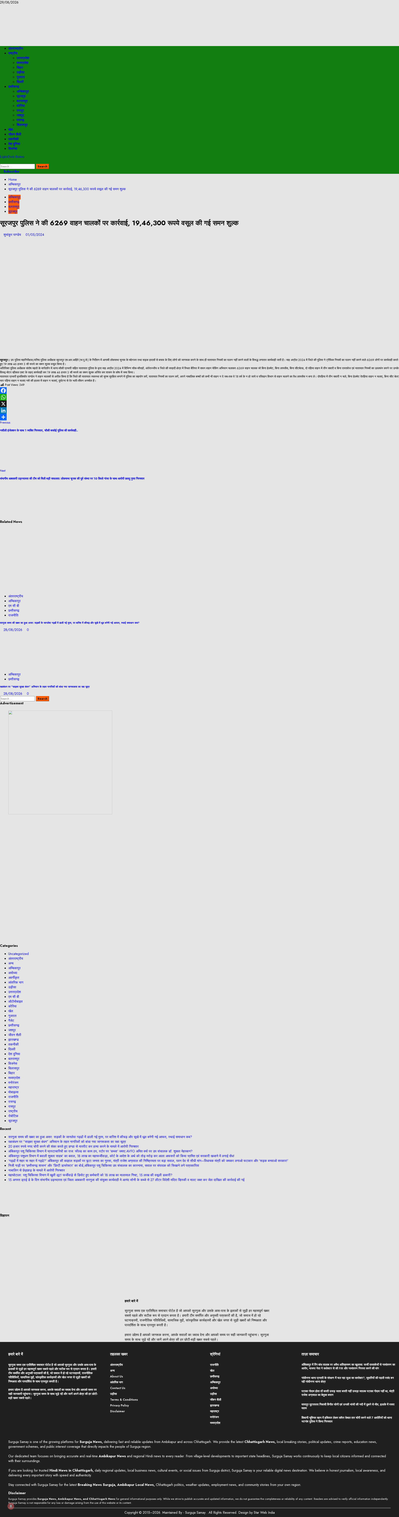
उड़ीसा (21, 72)
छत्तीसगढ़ (13, 86)
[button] (1, 161)
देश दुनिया (14, 143)
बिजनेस (12, 148)
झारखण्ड (13, 1039)
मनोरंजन (13, 1082)
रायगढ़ (20, 120)
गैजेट (11, 1020)
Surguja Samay (196, 1512)
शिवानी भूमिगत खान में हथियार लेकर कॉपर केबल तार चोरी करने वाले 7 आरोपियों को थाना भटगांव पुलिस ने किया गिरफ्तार (347, 1419)
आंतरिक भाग (15, 982)
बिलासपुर (22, 124)
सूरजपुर (21, 96)
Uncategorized (18, 953)
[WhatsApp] (199, 397)
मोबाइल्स (13, 1092)
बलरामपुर (22, 101)
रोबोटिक (13, 1116)
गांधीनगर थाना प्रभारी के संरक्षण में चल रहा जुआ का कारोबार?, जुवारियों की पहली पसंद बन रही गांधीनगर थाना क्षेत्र (348, 1380)
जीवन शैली (14, 134)
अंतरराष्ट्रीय (15, 48)
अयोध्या (12, 972)
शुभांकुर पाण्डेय (13, 234)
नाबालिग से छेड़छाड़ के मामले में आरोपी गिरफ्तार (36, 1170)
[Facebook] (199, 390)
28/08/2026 (13, 629)
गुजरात (21, 77)
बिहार (20, 67)
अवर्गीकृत (13, 977)
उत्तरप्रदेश (23, 58)
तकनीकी (13, 139)
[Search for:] (18, 166)
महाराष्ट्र (13, 1087)
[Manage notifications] (10, 1506)
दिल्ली (20, 81)
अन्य (11, 963)
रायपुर (20, 110)
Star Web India (264, 1512)
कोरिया (21, 105)
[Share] (199, 417)
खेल (10, 129)
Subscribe (10, 171)
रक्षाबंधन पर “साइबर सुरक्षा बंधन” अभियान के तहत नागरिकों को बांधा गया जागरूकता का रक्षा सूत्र (45, 687)
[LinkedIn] (199, 410)
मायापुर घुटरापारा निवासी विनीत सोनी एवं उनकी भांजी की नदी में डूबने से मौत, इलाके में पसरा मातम (348, 1406)
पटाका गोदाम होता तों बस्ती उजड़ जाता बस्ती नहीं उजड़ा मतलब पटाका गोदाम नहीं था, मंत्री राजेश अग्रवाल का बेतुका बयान (348, 1393)
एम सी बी (13, 605)
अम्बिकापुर (23, 91)
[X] (199, 404)
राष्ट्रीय (12, 53)
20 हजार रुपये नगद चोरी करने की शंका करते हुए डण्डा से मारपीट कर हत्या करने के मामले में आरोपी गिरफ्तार (73, 1146)
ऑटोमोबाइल (15, 1001)
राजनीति (13, 615)
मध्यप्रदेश (22, 62)
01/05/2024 (35, 234)
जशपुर (20, 115)
